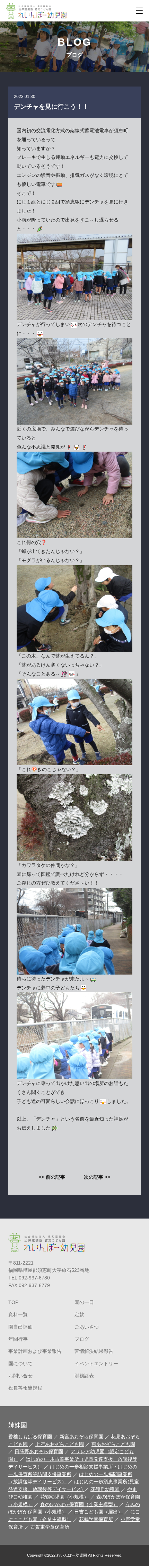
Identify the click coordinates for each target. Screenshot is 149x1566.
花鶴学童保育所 (96, 1519)
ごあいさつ (86, 1327)
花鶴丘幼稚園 (105, 1489)
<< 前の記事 (52, 1177)
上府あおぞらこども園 (59, 1444)
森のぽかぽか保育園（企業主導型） (79, 1504)
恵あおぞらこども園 (113, 1444)
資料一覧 (18, 1314)
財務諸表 (84, 1375)
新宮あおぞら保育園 (81, 1436)
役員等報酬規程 (25, 1388)
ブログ (81, 1339)
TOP (13, 1302)
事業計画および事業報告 (35, 1351)
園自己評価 (20, 1327)
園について (20, 1363)
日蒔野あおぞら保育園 (39, 1451)
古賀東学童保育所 (49, 1527)
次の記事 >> (97, 1177)
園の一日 (84, 1302)
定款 (79, 1314)
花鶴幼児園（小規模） (64, 1497)
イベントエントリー (96, 1363)
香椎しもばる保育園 (30, 1436)
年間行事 (18, 1339)
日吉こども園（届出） (98, 1511)
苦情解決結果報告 (93, 1351)
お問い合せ (20, 1375)
